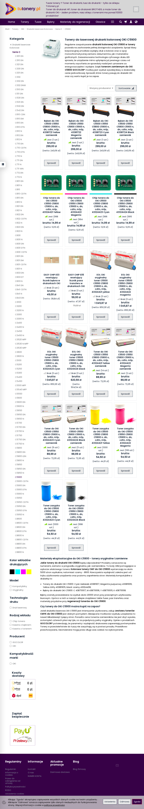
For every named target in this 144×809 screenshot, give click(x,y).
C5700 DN (20, 427)
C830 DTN (20, 247)
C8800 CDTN (21, 539)
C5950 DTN (21, 510)
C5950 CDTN (21, 502)
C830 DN (19, 243)
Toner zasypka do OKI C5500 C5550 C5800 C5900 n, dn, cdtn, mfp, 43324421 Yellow (101, 435)
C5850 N (19, 472)
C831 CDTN (20, 264)
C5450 (18, 381)
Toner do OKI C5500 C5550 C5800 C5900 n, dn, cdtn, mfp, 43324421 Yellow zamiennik (101, 358)
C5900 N (19, 493)
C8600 (18, 518)
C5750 (18, 435)
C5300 (18, 372)
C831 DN (19, 256)
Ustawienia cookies (14, 793)
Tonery (25, 22)
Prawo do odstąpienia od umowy (12, 781)
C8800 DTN (20, 547)
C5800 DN (20, 452)
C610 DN (19, 122)
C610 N (18, 131)
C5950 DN (20, 506)
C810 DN (19, 197)
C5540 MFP (21, 389)
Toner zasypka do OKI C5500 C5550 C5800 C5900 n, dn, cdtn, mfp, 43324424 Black (76, 512)
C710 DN (19, 143)
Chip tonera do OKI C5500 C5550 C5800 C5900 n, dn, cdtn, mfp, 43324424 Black (125, 205)
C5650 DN (20, 414)
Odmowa (124, 801)
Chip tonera (19, 621)
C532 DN (19, 106)
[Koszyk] (125, 22)
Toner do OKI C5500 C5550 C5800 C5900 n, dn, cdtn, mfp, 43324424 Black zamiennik (76, 435)
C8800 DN (20, 543)
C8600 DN (20, 527)
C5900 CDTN (21, 481)
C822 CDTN (21, 218)
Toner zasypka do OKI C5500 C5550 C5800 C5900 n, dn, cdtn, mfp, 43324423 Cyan (51, 512)
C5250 (18, 368)
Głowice (100, 22)
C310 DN (19, 60)
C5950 (18, 497)
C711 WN (19, 168)
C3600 (18, 352)
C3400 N (19, 327)
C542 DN (19, 110)
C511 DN (19, 93)
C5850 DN (20, 468)
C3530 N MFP (21, 343)
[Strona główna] (22, 9)
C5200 (18, 364)
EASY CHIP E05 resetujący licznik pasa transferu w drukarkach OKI (76, 280)
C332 (17, 76)
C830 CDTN (21, 251)
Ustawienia (109, 801)
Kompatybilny (20, 586)
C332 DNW (20, 85)
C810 (17, 189)
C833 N (18, 281)
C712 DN (19, 172)
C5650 (18, 410)
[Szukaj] (120, 22)
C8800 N (19, 552)
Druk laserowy (20, 607)
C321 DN (19, 64)
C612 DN (19, 135)
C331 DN (19, 72)
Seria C (16, 52)
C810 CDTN (20, 193)
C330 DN (19, 68)
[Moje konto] (131, 22)
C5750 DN (20, 439)
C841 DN (19, 285)
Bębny (51, 22)
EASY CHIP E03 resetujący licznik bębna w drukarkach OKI (51, 279)
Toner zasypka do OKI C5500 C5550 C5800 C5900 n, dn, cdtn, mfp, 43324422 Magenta (125, 437)
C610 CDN (20, 114)
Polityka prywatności (15, 786)
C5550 (18, 393)
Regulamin (10, 769)
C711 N (18, 164)
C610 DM (19, 118)
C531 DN (19, 101)
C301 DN (19, 56)
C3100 (18, 302)
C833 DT (19, 277)
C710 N (18, 156)
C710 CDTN (20, 147)
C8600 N (19, 535)
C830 (18, 235)
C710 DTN (20, 151)
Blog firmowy (79, 769)
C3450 (18, 331)
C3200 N (19, 310)
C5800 (18, 447)
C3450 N (19, 335)
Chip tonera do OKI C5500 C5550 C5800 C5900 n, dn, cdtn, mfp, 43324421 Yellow (51, 205)
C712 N (18, 176)
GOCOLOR (18, 642)
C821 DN (19, 206)
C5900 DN (20, 485)
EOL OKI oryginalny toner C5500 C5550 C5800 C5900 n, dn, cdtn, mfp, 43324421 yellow (101, 283)
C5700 (18, 422)
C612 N (18, 139)
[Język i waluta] (136, 22)
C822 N (18, 222)
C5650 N (19, 418)
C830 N (18, 239)
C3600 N (19, 356)
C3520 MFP (20, 339)
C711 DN (19, 160)
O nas (31, 772)
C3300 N (19, 318)
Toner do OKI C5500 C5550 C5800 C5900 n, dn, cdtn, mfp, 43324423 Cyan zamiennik (51, 435)
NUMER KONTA (34, 776)
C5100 (18, 360)
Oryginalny (18, 589)
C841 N (18, 293)
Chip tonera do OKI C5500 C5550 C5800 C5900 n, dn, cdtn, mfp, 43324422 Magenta (76, 206)
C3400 (18, 322)
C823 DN (19, 226)
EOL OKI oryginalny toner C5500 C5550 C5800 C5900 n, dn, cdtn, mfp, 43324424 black (76, 360)
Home (11, 22)
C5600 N (19, 406)
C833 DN (19, 272)
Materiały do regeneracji (75, 22)
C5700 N (19, 431)
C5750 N (19, 443)
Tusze (38, 22)
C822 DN (19, 214)
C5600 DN (20, 402)
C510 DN (19, 89)
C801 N (18, 185)
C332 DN (19, 81)
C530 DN (19, 97)
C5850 (18, 464)
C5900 (18, 477)
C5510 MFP (20, 385)
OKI (14, 645)
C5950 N (19, 514)
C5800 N (19, 460)
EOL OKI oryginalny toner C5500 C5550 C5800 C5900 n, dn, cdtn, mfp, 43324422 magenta (125, 284)
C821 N (18, 210)
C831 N (18, 268)
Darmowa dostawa (60, 772)
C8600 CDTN (21, 522)
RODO (8, 790)
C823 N (18, 231)
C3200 (18, 306)
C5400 (18, 377)
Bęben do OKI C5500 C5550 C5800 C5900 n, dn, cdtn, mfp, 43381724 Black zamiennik (125, 128)
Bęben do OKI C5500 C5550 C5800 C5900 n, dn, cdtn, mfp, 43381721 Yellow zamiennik (51, 128)
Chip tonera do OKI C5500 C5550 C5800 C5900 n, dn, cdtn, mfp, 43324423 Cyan (100, 205)
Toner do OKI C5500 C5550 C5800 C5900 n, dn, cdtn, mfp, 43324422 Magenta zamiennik (125, 360)
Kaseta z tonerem (22, 628)
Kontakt (32, 769)
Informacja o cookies (11, 773)
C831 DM (19, 260)
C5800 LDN (20, 456)
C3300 (18, 314)
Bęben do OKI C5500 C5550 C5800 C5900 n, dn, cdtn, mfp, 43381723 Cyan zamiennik (100, 128)
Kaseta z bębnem (22, 624)
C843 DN (19, 297)
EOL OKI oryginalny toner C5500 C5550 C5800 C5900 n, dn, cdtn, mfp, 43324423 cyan (51, 360)
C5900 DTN (21, 489)
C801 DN (19, 181)
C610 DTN (20, 126)
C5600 (18, 397)
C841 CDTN (20, 289)
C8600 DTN (20, 531)
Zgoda (137, 801)
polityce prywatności (54, 805)
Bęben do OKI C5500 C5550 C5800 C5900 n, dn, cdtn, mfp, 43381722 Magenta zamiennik (76, 129)
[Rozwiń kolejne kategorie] (112, 22)
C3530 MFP (20, 347)
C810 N (18, 201)
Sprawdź (51, 162)
